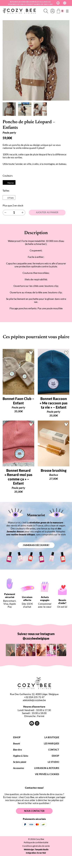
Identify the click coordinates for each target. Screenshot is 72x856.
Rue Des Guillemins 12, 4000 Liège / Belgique (34, 694)
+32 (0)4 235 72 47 (34, 697)
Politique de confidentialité (36, 842)
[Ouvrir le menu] (67, 11)
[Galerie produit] (36, 60)
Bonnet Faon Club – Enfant (18, 400)
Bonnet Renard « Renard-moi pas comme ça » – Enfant (18, 476)
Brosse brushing (53, 470)
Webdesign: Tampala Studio (36, 849)
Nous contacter (34, 810)
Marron (11, 183)
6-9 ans (11, 198)
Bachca (53, 474)
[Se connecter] (52, 11)
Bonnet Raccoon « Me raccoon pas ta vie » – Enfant (53, 402)
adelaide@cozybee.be (34, 700)
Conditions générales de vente (36, 846)
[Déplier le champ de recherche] (45, 11)
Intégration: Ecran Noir (36, 852)
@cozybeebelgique (36, 638)
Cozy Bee (39, 839)
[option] (24, 109)
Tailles (6, 190)
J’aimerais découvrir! (36, 545)
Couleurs (8, 175)
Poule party (9, 132)
